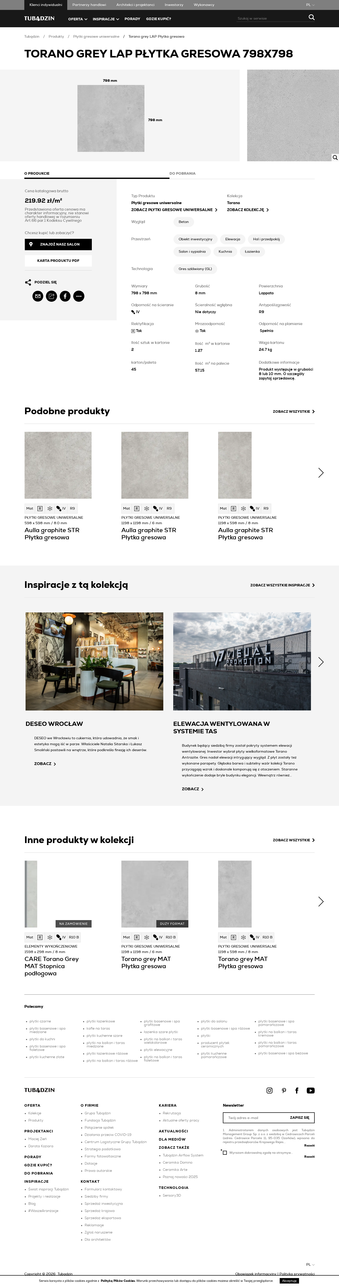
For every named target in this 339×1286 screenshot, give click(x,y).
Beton (184, 222)
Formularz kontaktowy (103, 1189)
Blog (32, 1203)
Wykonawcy (204, 5)
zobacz (42, 764)
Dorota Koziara (40, 1146)
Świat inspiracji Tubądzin (48, 1189)
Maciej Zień (37, 1139)
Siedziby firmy (96, 1196)
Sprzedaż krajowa (100, 1211)
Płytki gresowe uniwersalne (96, 36)
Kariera (168, 1105)
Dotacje (91, 1163)
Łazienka (252, 251)
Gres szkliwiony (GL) (195, 269)
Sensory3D (172, 1195)
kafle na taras (98, 1028)
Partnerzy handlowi (89, 5)
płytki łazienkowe (101, 1021)
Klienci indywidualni (46, 5)
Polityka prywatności (297, 1274)
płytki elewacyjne (158, 1050)
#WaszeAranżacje (43, 1211)
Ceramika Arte (175, 1170)
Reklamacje (94, 1225)
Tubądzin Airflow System (183, 1155)
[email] (37, 296)
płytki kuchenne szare (104, 1036)
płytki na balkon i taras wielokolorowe (163, 1041)
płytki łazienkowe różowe (107, 1053)
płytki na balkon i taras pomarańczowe (277, 1044)
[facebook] (65, 296)
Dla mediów (172, 1139)
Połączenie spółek (99, 1127)
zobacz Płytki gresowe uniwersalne (172, 210)
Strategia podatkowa (103, 1149)
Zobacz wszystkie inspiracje (280, 585)
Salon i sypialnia (192, 251)
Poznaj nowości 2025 (180, 1177)
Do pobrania (38, 1173)
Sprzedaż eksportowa (103, 1218)
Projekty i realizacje (44, 1196)
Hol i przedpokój (266, 239)
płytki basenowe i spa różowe (225, 1028)
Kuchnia (225, 251)
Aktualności (173, 1131)
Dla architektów (98, 1239)
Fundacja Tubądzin (100, 1120)
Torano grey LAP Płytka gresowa (156, 36)
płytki (205, 1036)
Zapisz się (299, 1118)
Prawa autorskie (98, 1171)
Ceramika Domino (177, 1162)
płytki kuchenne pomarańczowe (214, 1055)
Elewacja (232, 239)
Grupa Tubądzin (98, 1113)
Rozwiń (309, 1145)
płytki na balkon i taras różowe (112, 1061)
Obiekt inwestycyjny (195, 239)
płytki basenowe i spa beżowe (283, 1053)
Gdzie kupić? (158, 19)
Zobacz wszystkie (291, 411)
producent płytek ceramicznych (215, 1044)
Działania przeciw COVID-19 (108, 1135)
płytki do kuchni (42, 1039)
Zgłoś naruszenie (98, 1232)
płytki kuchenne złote (47, 1057)
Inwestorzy (174, 5)
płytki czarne (40, 1021)
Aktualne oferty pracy (181, 1120)
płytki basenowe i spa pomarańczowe (276, 1023)
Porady (132, 19)
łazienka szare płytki (161, 1032)
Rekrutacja (172, 1113)
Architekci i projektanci (135, 5)
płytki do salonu (214, 1021)
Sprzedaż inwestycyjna (104, 1203)
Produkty (56, 36)
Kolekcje (34, 1113)
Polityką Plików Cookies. (118, 1280)
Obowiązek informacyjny (255, 1274)
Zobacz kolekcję (245, 210)
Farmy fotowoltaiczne (103, 1156)
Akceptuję (289, 1280)
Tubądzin (31, 36)
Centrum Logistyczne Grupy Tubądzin (116, 1142)
